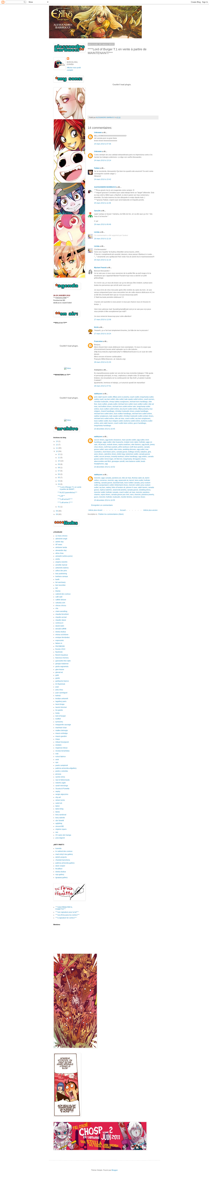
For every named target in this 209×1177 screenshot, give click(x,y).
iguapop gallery (61, 878)
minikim (58, 745)
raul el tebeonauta (62, 780)
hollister (142, 442)
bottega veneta (134, 452)
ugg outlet (140, 440)
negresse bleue (61, 748)
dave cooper (60, 866)
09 (59, 464)
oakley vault (98, 399)
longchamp (127, 459)
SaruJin (97, 211)
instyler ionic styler (131, 442)
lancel (131, 480)
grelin (57, 678)
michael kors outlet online (142, 414)
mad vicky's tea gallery (64, 854)
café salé (58, 597)
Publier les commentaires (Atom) (111, 514)
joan (57, 687)
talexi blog (59, 809)
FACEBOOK (60, 646)
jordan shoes (148, 416)
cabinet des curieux (63, 594)
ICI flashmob (60, 684)
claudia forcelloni (62, 614)
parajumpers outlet (106, 485)
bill (56, 588)
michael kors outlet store (103, 414)
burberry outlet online (132, 421)
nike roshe (118, 449)
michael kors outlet (125, 404)
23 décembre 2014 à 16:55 (104, 500)
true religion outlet (116, 421)
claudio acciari (61, 617)
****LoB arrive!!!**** (65, 499)
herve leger (108, 459)
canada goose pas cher (120, 495)
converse (103, 480)
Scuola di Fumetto (62, 789)
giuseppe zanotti (118, 461)
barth (57, 579)
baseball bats (118, 483)
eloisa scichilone (61, 635)
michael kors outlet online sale (124, 406)
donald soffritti (60, 629)
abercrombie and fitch (102, 461)
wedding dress (144, 490)
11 (57, 448)
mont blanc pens (109, 452)
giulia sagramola (61, 667)
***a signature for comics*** (66, 918)
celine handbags (131, 456)
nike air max (119, 418)
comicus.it (59, 623)
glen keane (59, 669)
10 (57, 451)
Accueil (123, 510)
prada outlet (112, 404)
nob (56, 754)
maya (57, 739)
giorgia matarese (62, 664)
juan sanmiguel (61, 693)
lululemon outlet (132, 454)
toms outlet (139, 480)
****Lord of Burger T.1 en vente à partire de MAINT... (69, 488)
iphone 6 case (131, 487)
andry (57, 559)
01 (59, 507)
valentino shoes (110, 454)
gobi (57, 675)
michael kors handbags (139, 402)
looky (57, 713)
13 (57, 441)
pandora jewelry (147, 495)
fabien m (58, 643)
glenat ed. (59, 672)
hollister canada (112, 492)
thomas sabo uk (138, 478)
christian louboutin (101, 402)
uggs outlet (107, 442)
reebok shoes (112, 445)
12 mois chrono (61, 536)
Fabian (97, 168)
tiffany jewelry (143, 409)
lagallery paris (60, 701)
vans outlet (108, 449)
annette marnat (61, 565)
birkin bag (121, 454)
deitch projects (61, 857)
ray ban (102, 487)
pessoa (58, 774)
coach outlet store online (123, 423)
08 (59, 468)
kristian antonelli (61, 699)
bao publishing (61, 574)
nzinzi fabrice (60, 757)
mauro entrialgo (61, 733)
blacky (57, 591)
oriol (57, 760)
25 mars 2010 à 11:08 (102, 203)
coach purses (149, 399)
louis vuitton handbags (122, 414)
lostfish (58, 719)
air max (132, 492)
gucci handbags (140, 423)
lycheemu (59, 722)
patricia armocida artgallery (65, 768)
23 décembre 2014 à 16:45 (104, 429)
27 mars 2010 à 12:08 (102, 320)
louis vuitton (102, 404)
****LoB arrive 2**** (65, 503)
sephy (57, 791)
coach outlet (134, 397)
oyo (56, 762)
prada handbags (141, 411)
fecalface (58, 869)
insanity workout (117, 456)
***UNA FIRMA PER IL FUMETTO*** (64, 908)
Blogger (115, 1170)
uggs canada (106, 478)
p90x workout (123, 447)
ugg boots (145, 445)
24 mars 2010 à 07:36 (102, 144)
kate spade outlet (116, 416)
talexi (57, 806)
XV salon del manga (63, 835)
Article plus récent (95, 510)
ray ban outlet (109, 399)
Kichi (96, 327)
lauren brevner (61, 707)
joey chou (59, 690)
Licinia (96, 232)
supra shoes (105, 495)
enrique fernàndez (62, 637)
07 (59, 471)
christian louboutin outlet (132, 416)
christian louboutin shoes (124, 411)
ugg (106, 464)
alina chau (59, 553)
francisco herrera (62, 658)
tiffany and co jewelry (121, 397)
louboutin (116, 497)
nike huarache (117, 442)
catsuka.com (60, 603)
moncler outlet (134, 485)
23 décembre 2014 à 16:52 (104, 467)
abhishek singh (61, 539)
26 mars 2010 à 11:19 (102, 260)
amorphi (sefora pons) (64, 556)
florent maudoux (61, 655)
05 (59, 478)
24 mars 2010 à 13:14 (102, 160)
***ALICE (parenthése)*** (67, 493)
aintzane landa (61, 547)
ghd (149, 452)
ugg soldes (142, 456)
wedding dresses (129, 449)
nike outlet (120, 399)
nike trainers (136, 445)
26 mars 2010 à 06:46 (102, 224)
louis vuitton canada (132, 483)
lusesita (58, 848)
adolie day (59, 542)
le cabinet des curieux (63, 851)
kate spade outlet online (133, 399)
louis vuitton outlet (140, 404)
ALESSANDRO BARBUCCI (105, 187)
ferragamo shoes (139, 459)
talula (57, 812)
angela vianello (61, 562)
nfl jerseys (102, 445)
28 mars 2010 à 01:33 (102, 362)
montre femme (126, 497)
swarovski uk (123, 480)
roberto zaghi (60, 783)
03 (59, 484)
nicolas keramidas (62, 751)
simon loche (60, 800)
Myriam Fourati (100, 268)
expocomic (59, 640)
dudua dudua (60, 632)
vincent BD (59, 826)
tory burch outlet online (128, 409)
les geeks (59, 710)
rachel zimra (60, 777)
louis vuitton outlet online (109, 409)
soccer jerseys (104, 456)
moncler (97, 478)
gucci (96, 497)
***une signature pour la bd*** (67, 912)
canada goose (121, 452)
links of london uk (118, 487)
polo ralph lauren (106, 423)
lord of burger (60, 716)
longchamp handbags (102, 426)
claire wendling (61, 611)
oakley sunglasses (101, 416)
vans (132, 495)
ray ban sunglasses (142, 418)
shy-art (58, 797)
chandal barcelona (62, 860)
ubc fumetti (59, 821)
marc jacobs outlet (129, 440)
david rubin (59, 626)
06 (59, 474)
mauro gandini (61, 736)
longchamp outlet (146, 397)
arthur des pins (61, 571)
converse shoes (139, 497)
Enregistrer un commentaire (102, 505)
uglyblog (58, 823)
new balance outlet (132, 461)
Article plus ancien (150, 510)
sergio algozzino (61, 794)
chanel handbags (107, 411)
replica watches (124, 445)
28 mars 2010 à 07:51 (102, 386)
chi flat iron (118, 459)
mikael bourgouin (62, 742)
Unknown (98, 133)
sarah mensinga (61, 786)
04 (59, 481)
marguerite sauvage (63, 725)
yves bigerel (60, 838)
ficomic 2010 (60, 649)
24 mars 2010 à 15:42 (102, 179)
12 (57, 445)
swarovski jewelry (119, 490)
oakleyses (98, 394)
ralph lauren (142, 487)
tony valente (60, 818)
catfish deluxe (60, 600)
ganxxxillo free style (63, 661)
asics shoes (98, 454)
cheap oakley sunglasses (119, 402)
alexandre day (61, 550)
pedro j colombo (61, 771)
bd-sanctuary (60, 582)
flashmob (59, 652)
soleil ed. (58, 803)
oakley (108, 487)
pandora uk (116, 478)
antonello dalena (62, 568)
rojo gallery (59, 875)
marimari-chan (61, 728)
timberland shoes (121, 485)
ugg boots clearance (113, 440)
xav (56, 832)
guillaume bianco (62, 681)
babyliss (144, 452)
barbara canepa (61, 576)
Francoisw (98, 341)
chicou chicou (60, 606)
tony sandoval (60, 815)
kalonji (58, 696)
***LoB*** (61, 496)
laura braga (59, 704)
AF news (58, 545)
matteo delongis (61, 730)
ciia (56, 608)
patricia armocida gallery (65, 863)
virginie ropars (61, 829)
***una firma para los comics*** (67, 915)
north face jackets (110, 447)
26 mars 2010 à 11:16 (102, 239)
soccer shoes (99, 440)
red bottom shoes (105, 406)
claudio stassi (60, 620)
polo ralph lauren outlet (103, 397)
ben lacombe (60, 585)
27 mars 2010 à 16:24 (102, 334)
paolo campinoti (61, 765)
